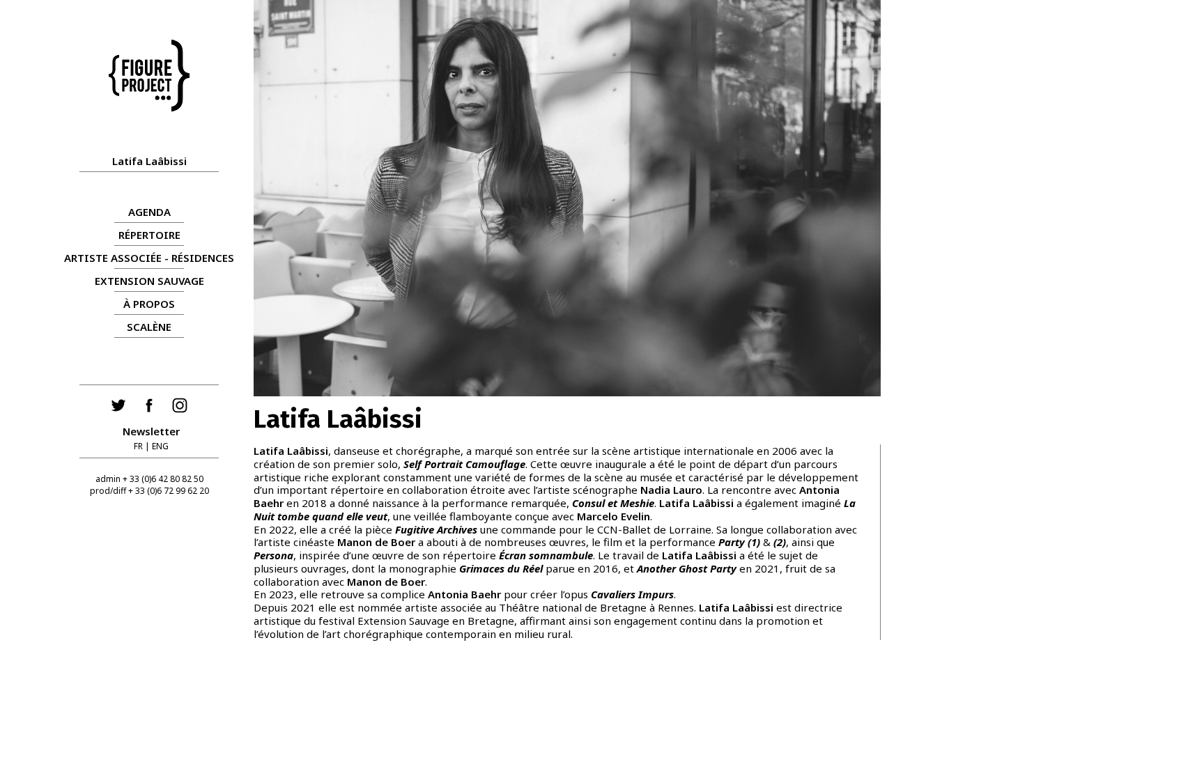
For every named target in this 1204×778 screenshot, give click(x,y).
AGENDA (149, 212)
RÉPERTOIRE (149, 235)
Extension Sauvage (149, 281)
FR (138, 446)
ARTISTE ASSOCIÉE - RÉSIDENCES (149, 258)
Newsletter (151, 431)
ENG (160, 446)
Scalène (149, 327)
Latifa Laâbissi (149, 161)
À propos (149, 304)
